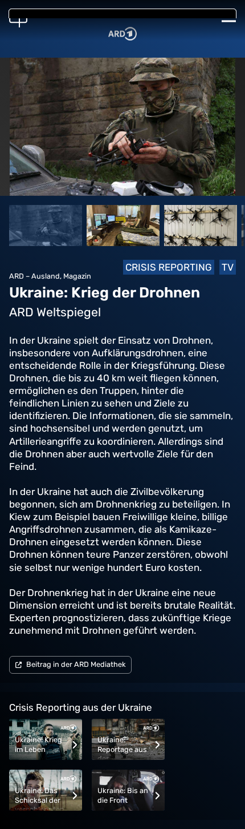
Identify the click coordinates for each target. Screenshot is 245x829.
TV (228, 267)
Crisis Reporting (168, 267)
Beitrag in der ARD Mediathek (76, 664)
